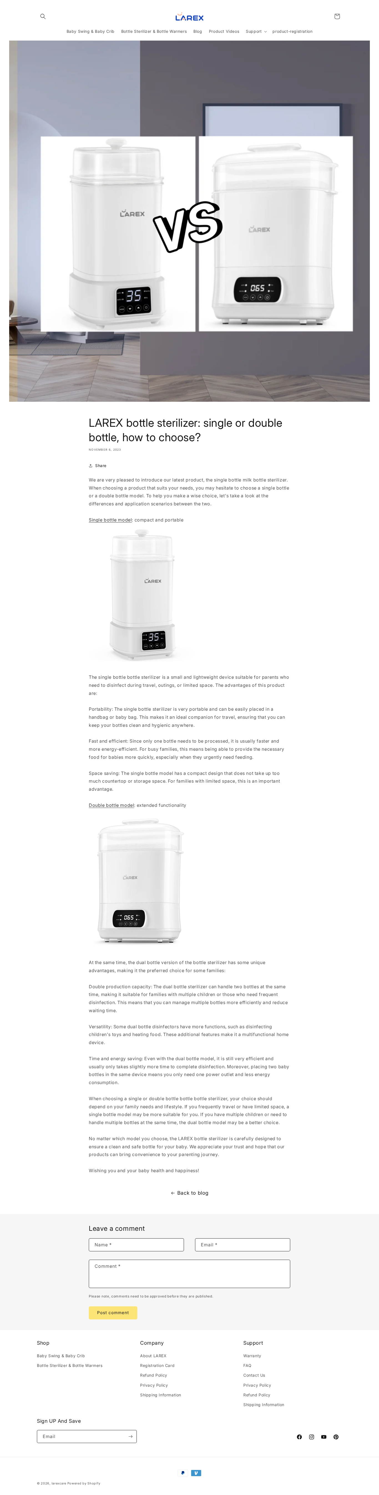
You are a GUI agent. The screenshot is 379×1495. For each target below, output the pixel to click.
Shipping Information (160, 1394)
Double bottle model (111, 805)
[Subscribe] (130, 1436)
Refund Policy (153, 1375)
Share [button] (101, 465)
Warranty (252, 1355)
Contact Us (254, 1375)
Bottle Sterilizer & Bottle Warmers (69, 1365)
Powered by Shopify (83, 1483)
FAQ (247, 1365)
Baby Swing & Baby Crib (61, 1355)
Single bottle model (110, 520)
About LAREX (153, 1355)
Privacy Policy (154, 1385)
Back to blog (193, 1193)
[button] (43, 16)
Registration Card (157, 1365)
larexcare (59, 1483)
